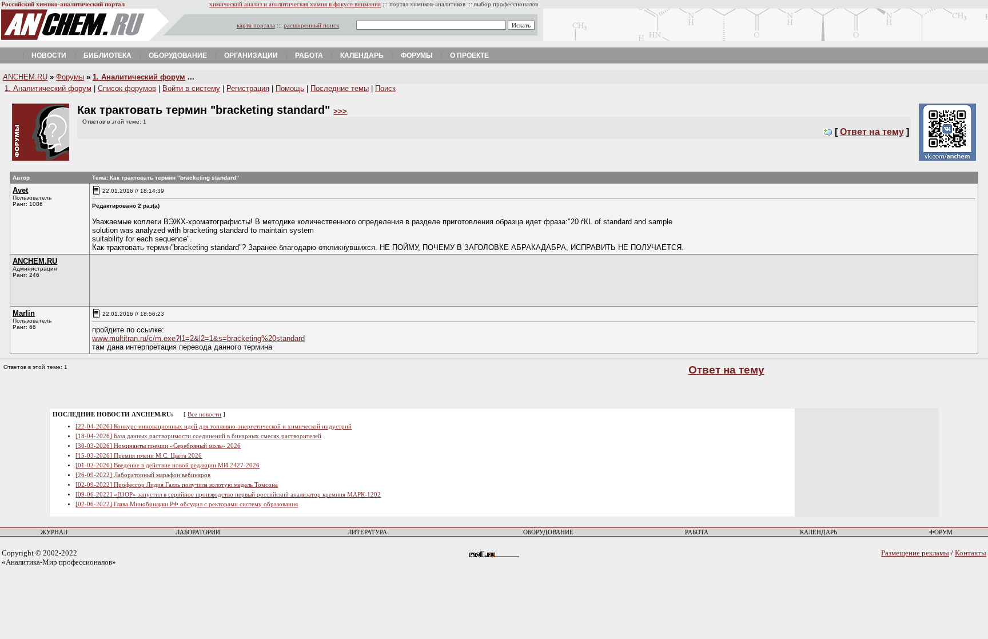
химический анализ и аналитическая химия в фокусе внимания (295, 4)
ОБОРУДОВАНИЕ (548, 532)
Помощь (290, 88)
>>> (340, 111)
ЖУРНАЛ (54, 532)
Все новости (204, 414)
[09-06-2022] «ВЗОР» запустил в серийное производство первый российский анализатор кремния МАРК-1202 (228, 494)
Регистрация (247, 88)
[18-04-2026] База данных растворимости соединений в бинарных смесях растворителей (198, 436)
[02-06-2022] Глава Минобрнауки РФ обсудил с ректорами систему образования (186, 504)
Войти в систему (191, 88)
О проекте (469, 55)
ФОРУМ (941, 532)
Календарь (362, 55)
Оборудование (178, 55)
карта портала (256, 25)
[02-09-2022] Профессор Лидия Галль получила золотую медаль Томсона (176, 485)
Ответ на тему (872, 132)
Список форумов (127, 88)
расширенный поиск (311, 25)
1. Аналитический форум (139, 77)
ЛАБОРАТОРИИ (198, 532)
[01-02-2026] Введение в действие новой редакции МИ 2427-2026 (167, 465)
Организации (251, 55)
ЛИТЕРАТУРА (367, 532)
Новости (48, 55)
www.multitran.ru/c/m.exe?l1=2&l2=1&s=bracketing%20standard (198, 338)
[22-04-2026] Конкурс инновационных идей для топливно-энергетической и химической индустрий (213, 426)
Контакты (970, 553)
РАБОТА (696, 532)
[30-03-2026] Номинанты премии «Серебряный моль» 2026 (158, 446)
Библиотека (107, 55)
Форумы (417, 55)
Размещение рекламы (915, 553)
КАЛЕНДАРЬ (818, 532)
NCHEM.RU (25, 77)
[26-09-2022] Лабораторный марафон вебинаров (142, 475)
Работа (309, 55)
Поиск (385, 88)
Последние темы (339, 88)
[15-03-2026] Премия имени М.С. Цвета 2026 (138, 456)
